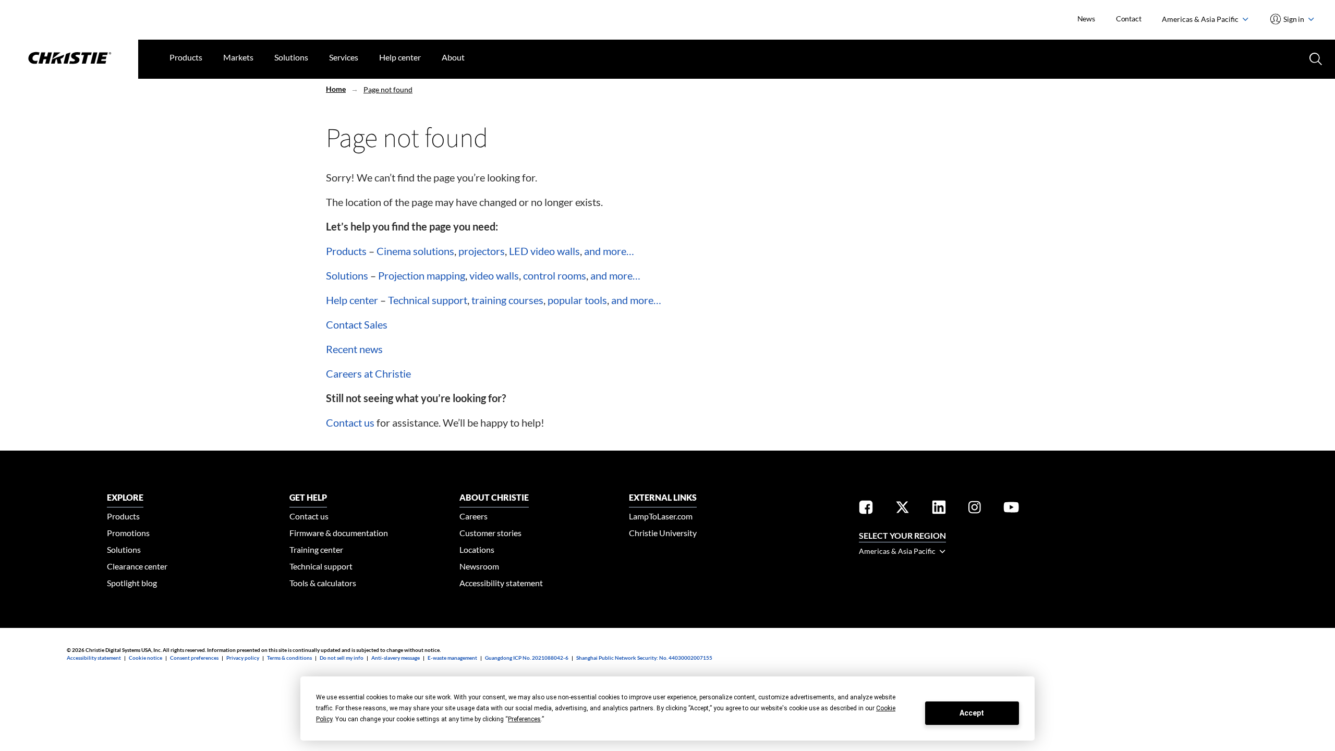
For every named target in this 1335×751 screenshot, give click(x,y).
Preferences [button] (524, 719)
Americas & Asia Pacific (1201, 19)
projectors (481, 251)
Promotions (128, 533)
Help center (400, 57)
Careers (473, 516)
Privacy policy (242, 658)
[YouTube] (1011, 509)
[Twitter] (902, 509)
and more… (609, 251)
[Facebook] (866, 509)
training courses (507, 300)
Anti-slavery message (395, 658)
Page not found (387, 89)
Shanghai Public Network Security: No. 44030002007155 (644, 658)
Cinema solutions (415, 251)
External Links (663, 497)
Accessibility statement (501, 583)
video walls (494, 275)
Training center (316, 549)
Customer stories (490, 533)
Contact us (350, 422)
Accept (972, 713)
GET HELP (308, 497)
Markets (238, 57)
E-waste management (452, 658)
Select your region (902, 535)
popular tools (577, 300)
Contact (1129, 18)
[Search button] (1314, 58)
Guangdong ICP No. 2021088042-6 (526, 658)
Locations (476, 549)
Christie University (663, 533)
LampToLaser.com (661, 516)
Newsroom (479, 566)
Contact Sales (356, 324)
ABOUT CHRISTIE (494, 497)
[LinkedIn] (939, 509)
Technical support (427, 300)
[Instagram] (974, 509)
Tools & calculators (322, 583)
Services (343, 57)
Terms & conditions (289, 658)
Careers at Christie (368, 373)
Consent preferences (194, 658)
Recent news (354, 349)
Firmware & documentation (338, 533)
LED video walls (544, 251)
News (1086, 18)
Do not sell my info (341, 658)
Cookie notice (145, 658)
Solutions (291, 57)
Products (185, 57)
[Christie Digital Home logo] (69, 59)
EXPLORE (125, 497)
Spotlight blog (132, 583)
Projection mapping (421, 275)
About (453, 57)
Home (336, 88)
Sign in (1294, 19)
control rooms (554, 275)
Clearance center (137, 566)
